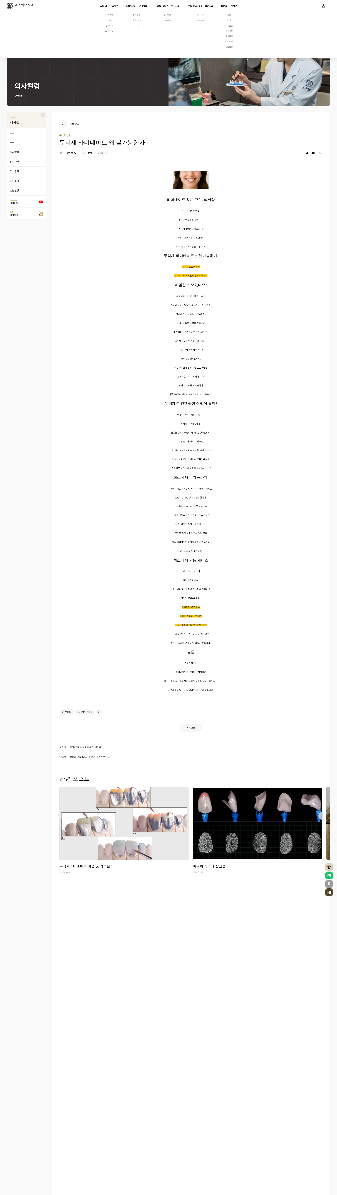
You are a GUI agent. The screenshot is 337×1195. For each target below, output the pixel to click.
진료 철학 (109, 15)
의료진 (109, 20)
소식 (229, 20)
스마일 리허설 (136, 15)
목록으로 (191, 727)
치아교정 (167, 15)
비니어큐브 (136, 20)
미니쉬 (136, 25)
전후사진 (229, 31)
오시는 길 (109, 31)
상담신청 (229, 46)
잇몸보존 (200, 20)
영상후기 (229, 36)
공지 (229, 15)
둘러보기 (109, 25)
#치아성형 (65, 135)
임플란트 (167, 20)
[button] (322, 816)
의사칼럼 (229, 25)
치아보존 (200, 15)
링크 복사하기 (103, 153)
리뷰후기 (229, 41)
